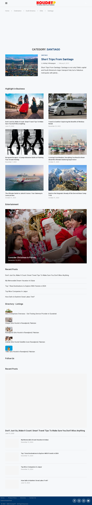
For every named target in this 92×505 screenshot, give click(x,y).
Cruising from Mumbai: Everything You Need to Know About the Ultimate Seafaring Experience (66, 158)
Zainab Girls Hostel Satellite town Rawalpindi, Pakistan (25, 342)
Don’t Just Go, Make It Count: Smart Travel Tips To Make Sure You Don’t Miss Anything (37, 275)
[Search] (85, 3)
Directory (23, 498)
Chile (41, 11)
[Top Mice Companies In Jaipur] (12, 470)
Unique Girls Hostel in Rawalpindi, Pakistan (20, 323)
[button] (7, 236)
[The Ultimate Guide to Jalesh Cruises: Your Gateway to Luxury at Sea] (24, 177)
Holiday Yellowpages (49, 63)
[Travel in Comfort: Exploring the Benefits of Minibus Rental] (67, 106)
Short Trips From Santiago (57, 59)
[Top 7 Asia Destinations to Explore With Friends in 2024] (12, 456)
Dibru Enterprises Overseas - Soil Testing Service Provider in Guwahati (31, 314)
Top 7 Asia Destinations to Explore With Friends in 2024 (25, 286)
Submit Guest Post (6, 500)
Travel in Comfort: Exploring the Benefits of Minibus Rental (66, 123)
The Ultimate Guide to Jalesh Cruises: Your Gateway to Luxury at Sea (23, 194)
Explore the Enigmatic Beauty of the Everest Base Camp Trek (67, 194)
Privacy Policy (12, 498)
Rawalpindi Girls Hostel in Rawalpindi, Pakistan (22, 333)
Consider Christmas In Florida (22, 257)
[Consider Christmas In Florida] (46, 236)
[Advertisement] (46, 30)
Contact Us (33, 498)
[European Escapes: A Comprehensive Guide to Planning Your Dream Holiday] (24, 142)
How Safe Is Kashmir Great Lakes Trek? (20, 297)
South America (30, 11)
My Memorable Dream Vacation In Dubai (20, 281)
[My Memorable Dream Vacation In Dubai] (12, 443)
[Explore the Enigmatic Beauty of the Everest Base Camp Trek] (67, 177)
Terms (2, 498)
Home (7, 11)
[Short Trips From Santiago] (21, 65)
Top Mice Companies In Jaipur (16, 291)
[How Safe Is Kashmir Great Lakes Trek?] (12, 484)
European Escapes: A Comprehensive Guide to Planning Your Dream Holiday (24, 158)
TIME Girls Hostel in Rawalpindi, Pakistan (20, 352)
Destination (17, 11)
